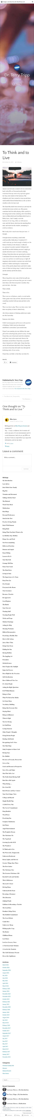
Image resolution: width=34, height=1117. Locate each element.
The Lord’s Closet (8, 884)
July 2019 (5, 1020)
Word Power (6, 815)
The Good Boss (7, 908)
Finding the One (7, 649)
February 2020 (6, 1009)
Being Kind (6, 529)
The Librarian (7, 897)
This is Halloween (8, 880)
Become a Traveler (8, 594)
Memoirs (5, 1068)
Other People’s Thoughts (10, 732)
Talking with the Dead (9, 498)
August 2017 (6, 1036)
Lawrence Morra (12, 1090)
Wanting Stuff (7, 611)
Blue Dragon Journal (21, 426)
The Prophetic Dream (9, 832)
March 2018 (6, 1022)
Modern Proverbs (7, 1071)
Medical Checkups (8, 622)
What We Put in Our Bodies (11, 698)
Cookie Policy (28, 1110)
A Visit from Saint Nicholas (11, 946)
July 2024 (5, 975)
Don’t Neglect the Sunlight (10, 667)
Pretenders (6, 660)
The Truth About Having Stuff (11, 777)
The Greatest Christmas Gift (11, 873)
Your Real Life (7, 560)
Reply (7, 446)
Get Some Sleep (7, 701)
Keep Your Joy (7, 580)
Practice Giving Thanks (9, 522)
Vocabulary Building (8, 704)
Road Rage (6, 511)
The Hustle (6, 604)
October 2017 (6, 1030)
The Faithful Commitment (10, 915)
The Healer (6, 932)
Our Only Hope (7, 746)
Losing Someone (7, 729)
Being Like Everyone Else (10, 708)
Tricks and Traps (7, 618)
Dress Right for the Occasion (11, 673)
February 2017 (6, 1051)
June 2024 (5, 978)
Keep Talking (6, 553)
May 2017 (5, 1044)
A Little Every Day (8, 804)
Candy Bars (6, 922)
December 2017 (7, 1028)
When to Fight (7, 718)
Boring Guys (6, 753)
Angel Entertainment (9, 829)
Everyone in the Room (9, 587)
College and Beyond (8, 798)
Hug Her (5, 491)
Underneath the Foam (9, 891)
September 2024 (7, 970)
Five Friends (6, 584)
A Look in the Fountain (9, 949)
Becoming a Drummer (9, 894)
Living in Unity (7, 574)
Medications (6, 508)
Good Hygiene (7, 601)
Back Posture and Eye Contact (11, 791)
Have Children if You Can (10, 680)
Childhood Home (7, 935)
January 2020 (6, 1012)
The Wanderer (26, 399)
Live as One (6, 763)
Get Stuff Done (7, 725)
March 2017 (6, 1049)
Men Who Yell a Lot (8, 773)
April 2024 (5, 983)
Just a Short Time (8, 642)
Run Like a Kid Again (9, 780)
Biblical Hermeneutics (9, 632)
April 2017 (5, 1046)
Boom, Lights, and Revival (10, 859)
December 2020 (7, 1007)
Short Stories (6, 1073)
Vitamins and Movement (10, 494)
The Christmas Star (8, 870)
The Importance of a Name (10, 577)
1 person (11, 443)
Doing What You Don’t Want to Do (13, 532)
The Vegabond (7, 839)
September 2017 (7, 1033)
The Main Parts (7, 570)
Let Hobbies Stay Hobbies (10, 536)
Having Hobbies (7, 653)
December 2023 (7, 994)
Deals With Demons (8, 525)
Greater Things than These (10, 863)
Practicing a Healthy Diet (10, 636)
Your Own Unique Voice (9, 794)
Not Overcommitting (9, 543)
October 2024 (6, 967)
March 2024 (6, 986)
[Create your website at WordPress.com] (17, 2)
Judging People (7, 901)
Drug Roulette (7, 811)
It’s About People (7, 684)
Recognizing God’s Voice (10, 742)
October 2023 (6, 999)
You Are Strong (7, 722)
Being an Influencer (8, 715)
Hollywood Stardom (8, 546)
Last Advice (6, 484)
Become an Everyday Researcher (12, 760)
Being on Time (7, 694)
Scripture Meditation (9, 822)
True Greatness (7, 591)
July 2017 (5, 1038)
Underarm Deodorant (9, 856)
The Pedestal (6, 501)
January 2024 (6, 991)
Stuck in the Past (7, 518)
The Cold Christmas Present (11, 953)
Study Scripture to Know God (11, 749)
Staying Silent (7, 711)
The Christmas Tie (8, 835)
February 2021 (6, 1001)
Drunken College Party (9, 911)
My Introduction (7, 480)
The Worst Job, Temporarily (10, 397)
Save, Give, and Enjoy (9, 770)
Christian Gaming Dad (8, 1065)
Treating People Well (9, 615)
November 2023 (7, 996)
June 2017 (5, 1041)
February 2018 (6, 1025)
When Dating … (7, 784)
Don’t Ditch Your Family (10, 487)
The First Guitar (7, 866)
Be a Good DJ (7, 787)
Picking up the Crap (8, 928)
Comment (26, 469)
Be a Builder (6, 756)
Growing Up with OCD (9, 842)
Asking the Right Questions (11, 687)
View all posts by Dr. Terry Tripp (22, 388)
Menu (18, 84)
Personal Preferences (9, 515)
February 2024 (6, 988)
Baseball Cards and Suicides (11, 877)
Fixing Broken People (9, 735)
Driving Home (7, 887)
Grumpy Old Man (8, 563)
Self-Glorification (8, 677)
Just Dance (6, 825)
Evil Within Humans (8, 691)
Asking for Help (7, 625)
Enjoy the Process (8, 670)
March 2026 (6, 965)
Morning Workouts (8, 629)
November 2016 (7, 1057)
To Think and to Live (9, 849)
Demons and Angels (8, 549)
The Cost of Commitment (10, 808)
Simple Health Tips (8, 801)
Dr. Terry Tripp (17, 75)
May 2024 (5, 980)
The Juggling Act (7, 656)
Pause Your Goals (8, 567)
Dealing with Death (8, 739)
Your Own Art (7, 608)
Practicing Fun (7, 818)
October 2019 (6, 1015)
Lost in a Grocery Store (10, 942)
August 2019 (6, 1017)
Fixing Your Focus (8, 646)
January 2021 (6, 1004)
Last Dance (6, 939)
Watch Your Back (8, 505)
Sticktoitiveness (7, 663)
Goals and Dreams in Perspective (12, 766)
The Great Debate (8, 918)
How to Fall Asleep (8, 639)
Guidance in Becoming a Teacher (12, 904)
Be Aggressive (7, 598)
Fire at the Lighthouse (9, 956)
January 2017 (6, 1054)
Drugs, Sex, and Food (9, 539)
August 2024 (6, 973)
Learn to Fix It (7, 556)
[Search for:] (11, 1079)
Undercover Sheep (8, 925)
